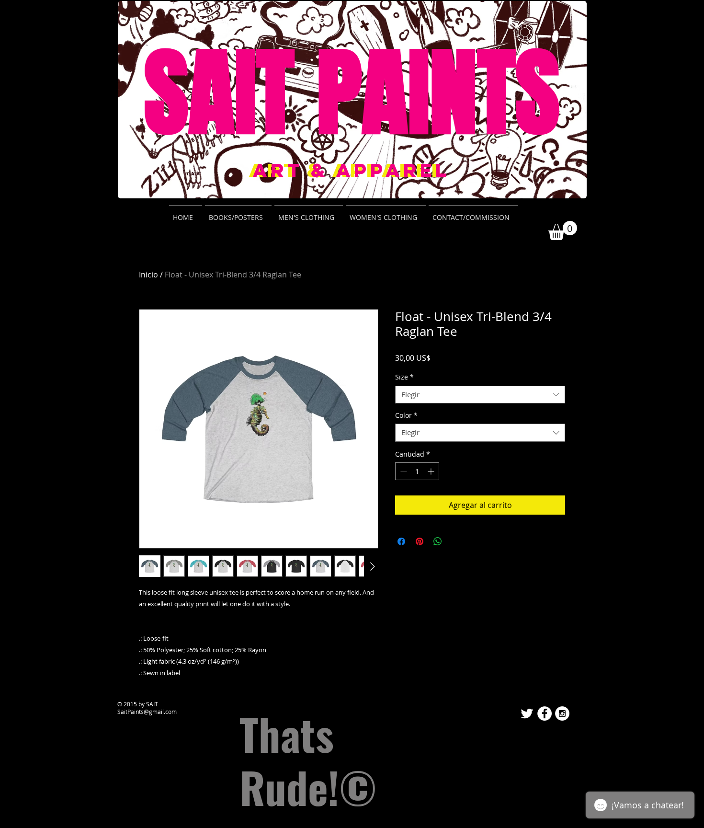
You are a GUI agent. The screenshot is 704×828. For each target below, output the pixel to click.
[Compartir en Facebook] (401, 541)
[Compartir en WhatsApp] (437, 541)
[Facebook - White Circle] (544, 713)
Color (406, 415)
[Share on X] (456, 541)
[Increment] (432, 471)
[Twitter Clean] (527, 713)
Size (404, 377)
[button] (562, 230)
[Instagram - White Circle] (562, 713)
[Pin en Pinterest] (419, 541)
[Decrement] (403, 471)
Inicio (148, 274)
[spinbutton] (417, 471)
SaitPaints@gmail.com (147, 711)
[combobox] (480, 395)
